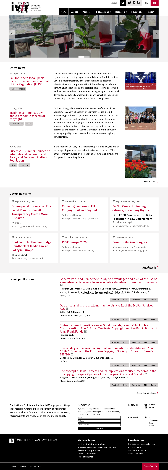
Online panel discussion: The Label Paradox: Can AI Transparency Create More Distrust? (31, 212)
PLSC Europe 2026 (74, 242)
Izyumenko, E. (67, 334)
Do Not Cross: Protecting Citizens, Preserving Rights (130, 208)
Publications (102, 11)
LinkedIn (134, 3)
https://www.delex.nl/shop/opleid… (133, 250)
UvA (39, 441)
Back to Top (148, 466)
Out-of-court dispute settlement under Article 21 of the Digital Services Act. (106, 307)
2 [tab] (87, 57)
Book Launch (21, 254)
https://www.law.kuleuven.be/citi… (82, 250)
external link (61, 285)
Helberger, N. (66, 288)
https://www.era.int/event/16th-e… (133, 225)
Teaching (25, 165)
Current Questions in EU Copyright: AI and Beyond (79, 208)
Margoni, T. (65, 377)
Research (120, 11)
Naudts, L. (88, 292)
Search (123, 3)
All (149, 417)
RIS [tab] (145, 299)
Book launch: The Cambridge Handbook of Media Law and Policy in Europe (31, 246)
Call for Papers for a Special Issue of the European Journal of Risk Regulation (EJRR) (29, 81)
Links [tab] (125, 299)
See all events (149, 267)
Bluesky (129, 3)
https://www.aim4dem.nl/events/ (31, 226)
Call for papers (18, 88)
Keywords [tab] (136, 299)
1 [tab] (81, 57)
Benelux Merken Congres (129, 242)
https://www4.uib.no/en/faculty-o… (82, 218)
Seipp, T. (119, 292)
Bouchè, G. (96, 288)
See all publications (146, 393)
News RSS (139, 3)
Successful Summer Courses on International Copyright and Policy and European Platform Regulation (29, 155)
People (86, 11)
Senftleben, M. (105, 357)
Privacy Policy (35, 466)
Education (136, 11)
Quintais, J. (78, 311)
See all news (150, 181)
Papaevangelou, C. (104, 292)
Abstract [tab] (115, 299)
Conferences (17, 123)
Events (74, 11)
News (63, 11)
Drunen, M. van (127, 288)
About (151, 11)
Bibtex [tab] (153, 299)
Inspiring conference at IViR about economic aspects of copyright (27, 116)
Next (156, 34)
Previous (12, 34)
